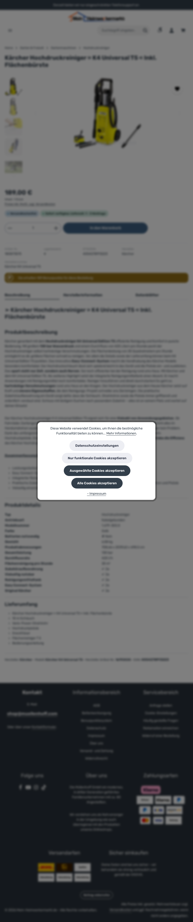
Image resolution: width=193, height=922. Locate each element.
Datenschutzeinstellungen (97, 446)
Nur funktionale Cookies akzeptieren (97, 458)
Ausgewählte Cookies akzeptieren (97, 471)
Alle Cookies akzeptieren (97, 483)
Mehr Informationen (121, 433)
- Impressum (96, 494)
